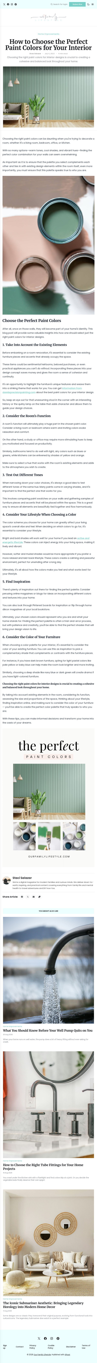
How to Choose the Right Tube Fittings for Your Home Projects (43, 1167)
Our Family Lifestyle (42, 1354)
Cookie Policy (51, 1346)
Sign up (5, 1346)
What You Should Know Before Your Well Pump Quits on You (47, 1031)
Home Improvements (48, 34)
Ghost (67, 1354)
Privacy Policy (33, 1346)
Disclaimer (71, 1346)
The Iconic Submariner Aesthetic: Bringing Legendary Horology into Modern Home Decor (43, 1305)
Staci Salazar (22, 878)
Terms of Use (86, 1346)
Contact (19, 1346)
